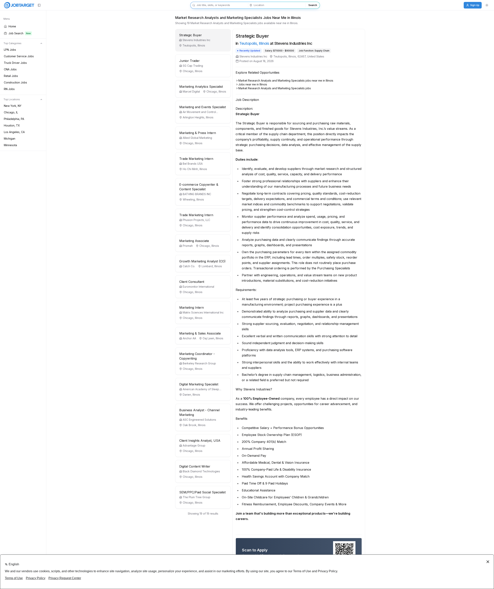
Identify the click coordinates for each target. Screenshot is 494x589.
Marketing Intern (191, 307)
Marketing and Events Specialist (202, 107)
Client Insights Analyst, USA (199, 440)
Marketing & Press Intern (197, 133)
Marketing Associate (194, 241)
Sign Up (474, 5)
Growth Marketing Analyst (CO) (202, 261)
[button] (203, 40)
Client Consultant (191, 282)
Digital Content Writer (194, 466)
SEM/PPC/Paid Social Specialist (202, 492)
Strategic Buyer (190, 35)
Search (312, 5)
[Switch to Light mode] (487, 5)
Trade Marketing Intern (196, 159)
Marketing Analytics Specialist (201, 86)
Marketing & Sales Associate (200, 333)
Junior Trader (189, 61)
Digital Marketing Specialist (198, 384)
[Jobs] (19, 5)
